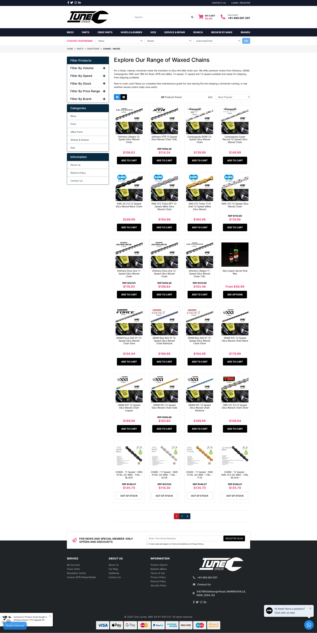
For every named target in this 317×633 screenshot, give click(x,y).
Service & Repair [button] (174, 32)
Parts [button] (85, 32)
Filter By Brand (80, 99)
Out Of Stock (129, 495)
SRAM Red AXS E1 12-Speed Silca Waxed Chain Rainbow (164, 340)
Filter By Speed (81, 76)
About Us (75, 164)
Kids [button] (153, 32)
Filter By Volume (82, 68)
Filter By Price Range (85, 91)
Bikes (70, 32)
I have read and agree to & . (176, 544)
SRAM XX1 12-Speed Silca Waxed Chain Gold (164, 406)
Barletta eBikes (159, 569)
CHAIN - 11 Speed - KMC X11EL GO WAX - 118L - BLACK (129, 475)
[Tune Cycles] (88, 16)
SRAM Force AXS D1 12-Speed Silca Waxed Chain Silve (129, 340)
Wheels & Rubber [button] (131, 32)
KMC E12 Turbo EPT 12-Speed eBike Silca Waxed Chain (164, 206)
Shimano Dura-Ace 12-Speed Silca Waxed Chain (164, 273)
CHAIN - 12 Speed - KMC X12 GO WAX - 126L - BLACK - (234, 475)
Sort (210, 97)
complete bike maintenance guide (164, 83)
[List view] (123, 97)
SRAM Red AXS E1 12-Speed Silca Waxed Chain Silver (199, 340)
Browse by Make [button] (221, 32)
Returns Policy (78, 172)
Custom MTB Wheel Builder (81, 577)
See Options (235, 294)
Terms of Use (158, 573)
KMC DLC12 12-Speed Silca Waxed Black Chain (129, 205)
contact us (219, 2)
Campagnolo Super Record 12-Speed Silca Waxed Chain (235, 139)
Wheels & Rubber (79, 139)
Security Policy (159, 585)
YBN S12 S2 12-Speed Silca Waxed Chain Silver (235, 406)
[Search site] (192, 17)
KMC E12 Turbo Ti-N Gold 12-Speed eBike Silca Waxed (199, 206)
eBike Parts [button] (105, 32)
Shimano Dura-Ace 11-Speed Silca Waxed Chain (129, 273)
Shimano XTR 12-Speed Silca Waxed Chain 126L (164, 138)
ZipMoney (114, 573)
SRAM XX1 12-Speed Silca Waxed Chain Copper (129, 408)
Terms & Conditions (180, 544)
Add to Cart (129, 160)
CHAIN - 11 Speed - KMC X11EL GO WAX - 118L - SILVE (164, 475)
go (246, 40)
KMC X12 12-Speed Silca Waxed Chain (235, 205)
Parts (73, 124)
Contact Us (76, 180)
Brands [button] (245, 32)
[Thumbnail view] (117, 97)
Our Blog (113, 569)
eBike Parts (76, 131)
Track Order (73, 569)
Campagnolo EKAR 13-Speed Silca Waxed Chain (199, 139)
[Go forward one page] (187, 516)
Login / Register (240, 2)
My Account (73, 564)
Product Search (159, 564)
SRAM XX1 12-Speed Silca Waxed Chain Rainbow (199, 408)
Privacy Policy (197, 544)
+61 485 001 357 (239, 18)
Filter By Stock (80, 83)
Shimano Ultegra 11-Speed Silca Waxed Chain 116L (200, 273)
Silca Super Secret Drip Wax (234, 272)
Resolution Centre (76, 573)
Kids (72, 147)
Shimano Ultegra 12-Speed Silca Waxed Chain (129, 139)
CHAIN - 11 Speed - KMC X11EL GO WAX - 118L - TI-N (199, 475)
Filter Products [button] (80, 60)
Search (198, 32)
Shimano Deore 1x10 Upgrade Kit (29, 620)
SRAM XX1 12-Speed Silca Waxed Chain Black (235, 339)
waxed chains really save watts (140, 87)
